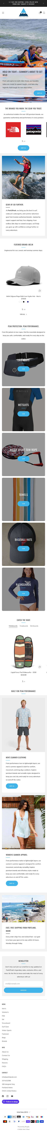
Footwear (5, 1034)
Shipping (5, 1059)
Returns (5, 1063)
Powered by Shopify (23, 1126)
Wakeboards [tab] (13, 626)
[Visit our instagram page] (7, 1096)
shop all (11, 786)
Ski (3, 1019)
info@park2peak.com (9, 1077)
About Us (5, 1052)
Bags (4, 1038)
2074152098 (6, 1081)
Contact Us (6, 1055)
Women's (5, 1012)
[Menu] (3, 13)
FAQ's (4, 1066)
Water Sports (6, 1030)
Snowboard (6, 1023)
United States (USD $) (22, 1112)
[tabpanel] (23, 656)
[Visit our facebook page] (3, 1096)
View (23, 369)
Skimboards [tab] (34, 626)
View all (22, 314)
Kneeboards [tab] (24, 626)
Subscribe (23, 990)
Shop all (39, 93)
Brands (4, 1041)
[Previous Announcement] (3, 3)
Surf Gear (5, 1027)
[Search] (44, 13)
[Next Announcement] (43, 3)
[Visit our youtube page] (12, 1096)
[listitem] (23, 3)
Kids (3, 1016)
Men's (4, 1009)
